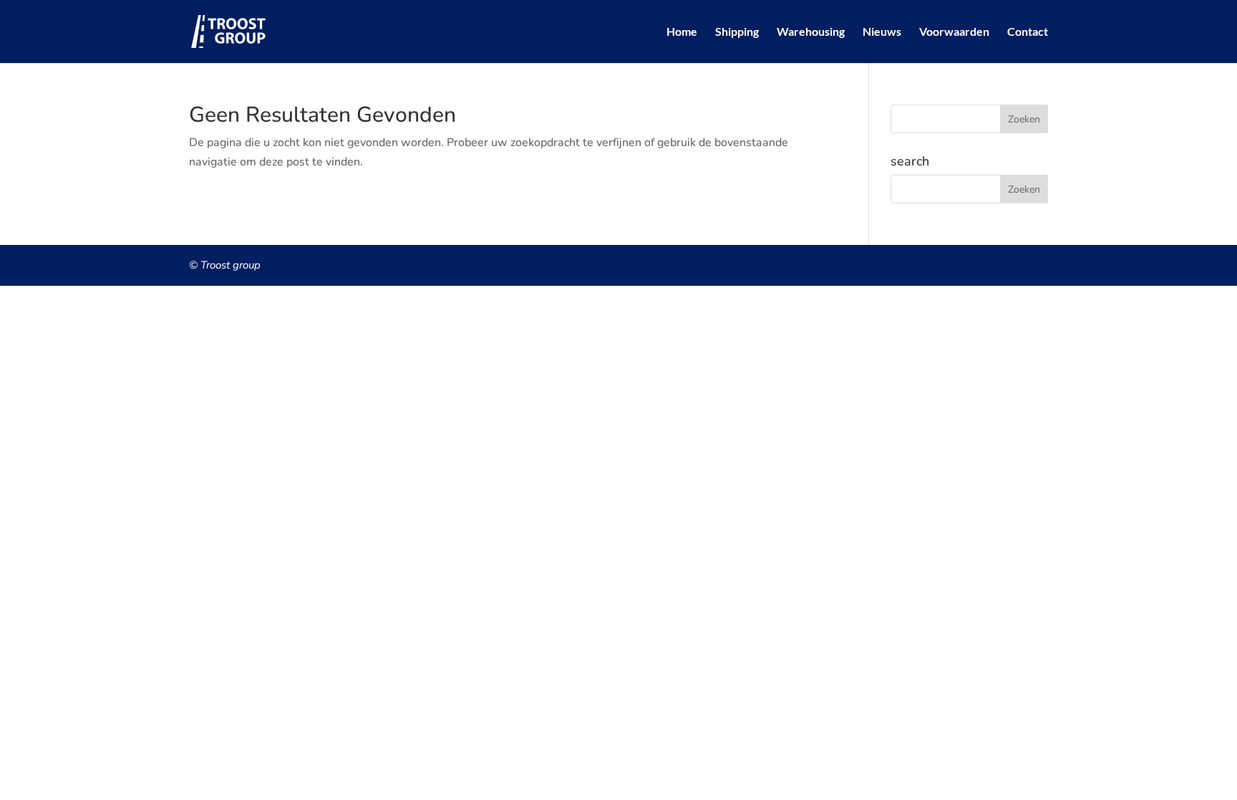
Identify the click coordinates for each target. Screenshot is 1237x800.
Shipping (737, 32)
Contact (1027, 32)
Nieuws (882, 32)
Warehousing (811, 32)
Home (681, 32)
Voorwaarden (954, 32)
